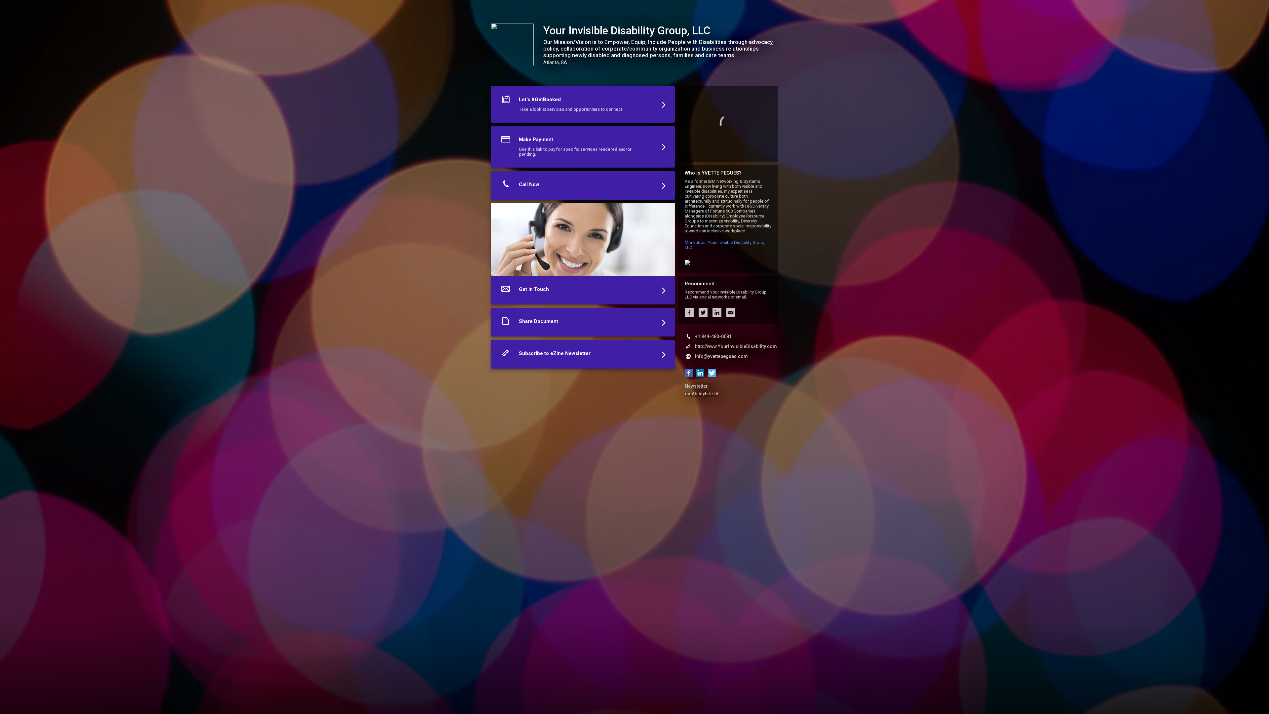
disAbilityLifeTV (701, 393)
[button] (583, 106)
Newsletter (696, 386)
